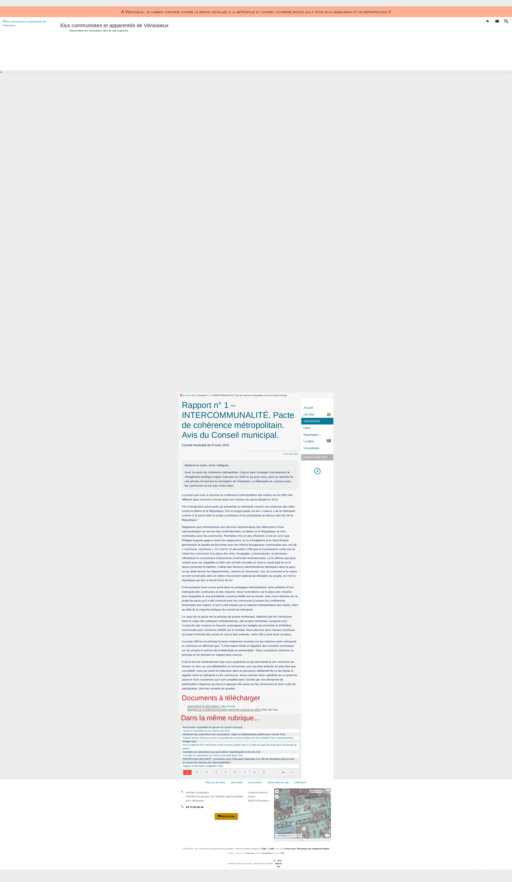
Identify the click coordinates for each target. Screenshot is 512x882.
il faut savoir (290, 849)
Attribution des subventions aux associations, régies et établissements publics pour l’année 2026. (234, 734)
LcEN (271, 849)
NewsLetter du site (278, 782)
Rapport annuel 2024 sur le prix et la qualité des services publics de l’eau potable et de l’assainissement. (238, 738)
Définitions (300, 782)
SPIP (282, 853)
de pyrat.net (250, 853)
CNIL (264, 849)
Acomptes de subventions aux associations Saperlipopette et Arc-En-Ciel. (222, 752)
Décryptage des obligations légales (313, 849)
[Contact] (497, 21)
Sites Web (237, 782)
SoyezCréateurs (267, 853)
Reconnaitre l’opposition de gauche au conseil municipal (212, 727)
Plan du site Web (215, 782)
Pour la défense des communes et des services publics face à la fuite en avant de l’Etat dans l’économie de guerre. (240, 747)
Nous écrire (228, 816)
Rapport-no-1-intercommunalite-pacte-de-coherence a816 (224, 709)
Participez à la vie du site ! (494, 872)
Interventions (190, 395)
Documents (255, 782)
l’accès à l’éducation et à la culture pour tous (206, 730)
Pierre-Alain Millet (290, 454)
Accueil (308, 407)
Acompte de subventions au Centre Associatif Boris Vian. (213, 755)
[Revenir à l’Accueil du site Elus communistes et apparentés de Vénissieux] (25, 34)
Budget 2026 (189, 741)
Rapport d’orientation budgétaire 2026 (203, 766)
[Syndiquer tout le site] (278, 863)
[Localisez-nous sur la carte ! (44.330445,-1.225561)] (317, 471)
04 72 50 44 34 (194, 807)
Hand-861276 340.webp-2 (203, 706)
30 (283, 772)
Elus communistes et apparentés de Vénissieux (114, 27)
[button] (488, 21)
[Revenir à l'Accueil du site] (182, 395)
